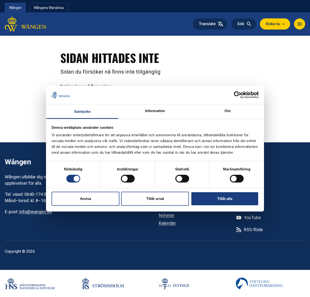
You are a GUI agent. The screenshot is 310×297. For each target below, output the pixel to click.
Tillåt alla (224, 199)
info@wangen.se (35, 211)
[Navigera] (299, 24)
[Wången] (36, 24)
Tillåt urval (155, 199)
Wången (15, 8)
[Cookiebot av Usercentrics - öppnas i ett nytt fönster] (237, 95)
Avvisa (85, 199)
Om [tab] (228, 111)
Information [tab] (155, 111)
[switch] (128, 179)
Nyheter (166, 215)
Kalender (167, 223)
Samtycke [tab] (82, 111)
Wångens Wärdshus (49, 8)
